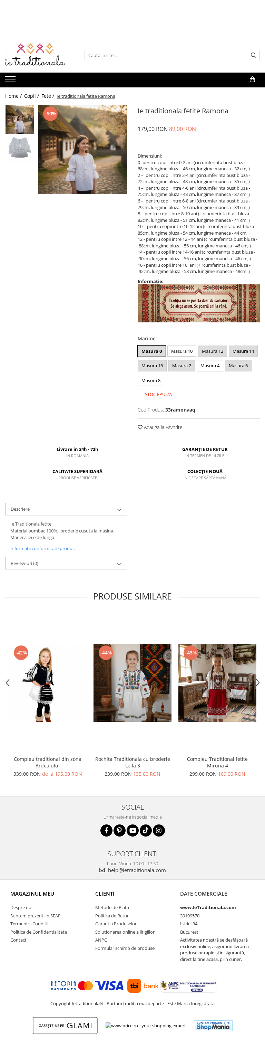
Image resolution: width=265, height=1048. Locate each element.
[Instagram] (159, 830)
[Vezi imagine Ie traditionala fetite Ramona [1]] (20, 148)
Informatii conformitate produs (42, 548)
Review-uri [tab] (24, 563)
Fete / (48, 96)
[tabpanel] (82, 149)
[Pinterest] (120, 830)
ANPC (101, 940)
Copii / (32, 96)
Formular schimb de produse (125, 948)
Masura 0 (151, 351)
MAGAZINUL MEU (32, 893)
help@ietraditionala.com (136, 870)
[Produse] (11, 81)
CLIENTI (105, 893)
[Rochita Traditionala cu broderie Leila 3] (132, 683)
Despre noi (21, 907)
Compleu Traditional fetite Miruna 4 (217, 762)
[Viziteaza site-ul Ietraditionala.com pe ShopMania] (213, 1025)
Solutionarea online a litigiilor (125, 932)
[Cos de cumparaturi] (252, 79)
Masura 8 (150, 380)
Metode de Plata (112, 907)
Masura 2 (181, 365)
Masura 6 (238, 365)
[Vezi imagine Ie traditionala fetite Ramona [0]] (20, 119)
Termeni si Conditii (29, 923)
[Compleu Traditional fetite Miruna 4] (217, 683)
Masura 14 (243, 351)
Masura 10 (182, 351)
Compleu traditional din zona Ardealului (47, 762)
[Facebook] (106, 830)
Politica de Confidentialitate (38, 932)
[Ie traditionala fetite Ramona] (82, 149)
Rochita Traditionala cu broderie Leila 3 (132, 762)
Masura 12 (212, 351)
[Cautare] (253, 55)
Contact (18, 940)
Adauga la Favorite (163, 427)
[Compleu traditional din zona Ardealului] (48, 683)
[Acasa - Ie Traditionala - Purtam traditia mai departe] (39, 55)
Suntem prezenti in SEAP (35, 916)
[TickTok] (146, 830)
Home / (14, 96)
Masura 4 (209, 365)
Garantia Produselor (116, 923)
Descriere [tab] (20, 509)
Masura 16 (152, 365)
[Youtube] (133, 830)
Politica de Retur (112, 916)
